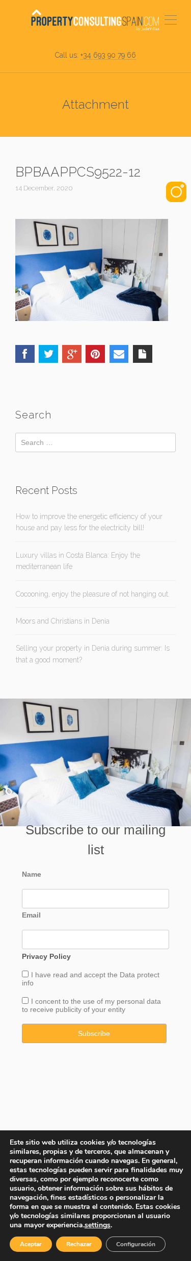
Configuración (135, 1244)
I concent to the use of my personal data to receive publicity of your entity (91, 1005)
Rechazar (79, 1244)
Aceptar (31, 1244)
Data (128, 975)
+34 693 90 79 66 (108, 55)
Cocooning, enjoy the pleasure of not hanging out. (93, 594)
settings (98, 1225)
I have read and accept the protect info (90, 979)
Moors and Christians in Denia (63, 621)
